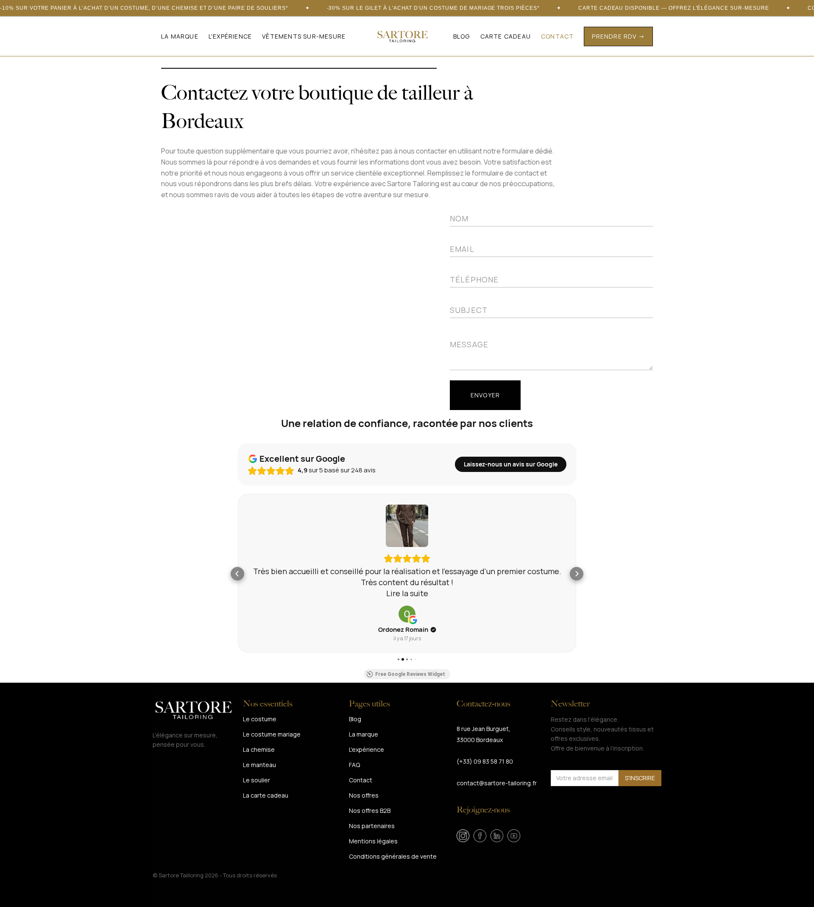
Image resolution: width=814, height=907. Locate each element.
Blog (461, 36)
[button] (304, 36)
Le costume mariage (272, 734)
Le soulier (256, 780)
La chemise (259, 749)
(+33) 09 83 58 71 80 (485, 761)
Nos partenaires (372, 826)
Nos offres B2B (369, 811)
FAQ (354, 765)
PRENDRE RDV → (618, 36)
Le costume (259, 719)
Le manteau (259, 765)
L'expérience (230, 36)
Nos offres (364, 795)
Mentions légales (373, 841)
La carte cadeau (265, 795)
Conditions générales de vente (393, 856)
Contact (557, 36)
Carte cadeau (505, 36)
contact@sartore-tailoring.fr (497, 783)
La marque (179, 36)
